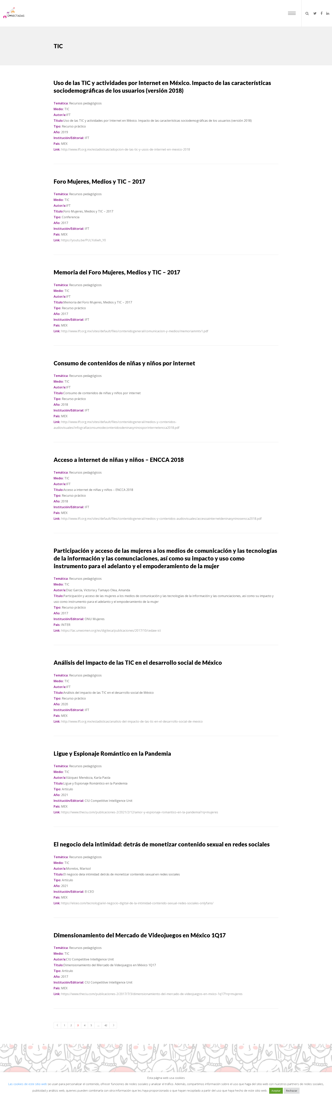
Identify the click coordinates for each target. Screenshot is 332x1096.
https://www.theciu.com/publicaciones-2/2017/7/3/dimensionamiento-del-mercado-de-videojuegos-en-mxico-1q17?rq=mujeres (151, 994)
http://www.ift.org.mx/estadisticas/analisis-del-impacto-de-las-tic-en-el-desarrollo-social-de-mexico (132, 721)
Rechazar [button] (291, 1090)
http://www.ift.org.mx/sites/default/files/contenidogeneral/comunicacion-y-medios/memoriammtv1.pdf (134, 331)
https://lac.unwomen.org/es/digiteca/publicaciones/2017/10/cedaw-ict (111, 630)
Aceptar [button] (276, 1090)
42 (106, 1025)
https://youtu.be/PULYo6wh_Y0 (83, 240)
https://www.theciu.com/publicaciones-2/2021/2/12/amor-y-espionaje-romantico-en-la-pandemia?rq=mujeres (139, 812)
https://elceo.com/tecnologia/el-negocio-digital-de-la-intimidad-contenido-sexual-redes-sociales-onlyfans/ (137, 903)
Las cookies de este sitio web (28, 1084)
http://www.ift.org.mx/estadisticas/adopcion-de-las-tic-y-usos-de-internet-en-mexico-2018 (125, 149)
